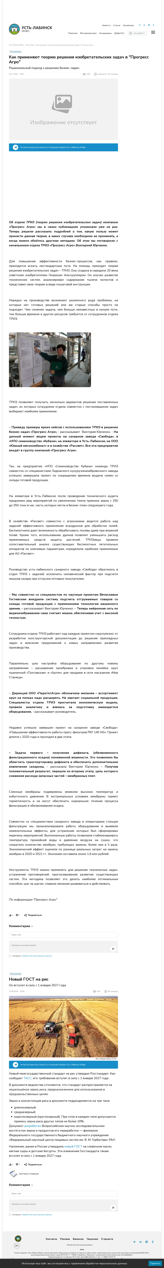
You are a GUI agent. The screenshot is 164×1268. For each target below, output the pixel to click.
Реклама (65, 1239)
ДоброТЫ (119, 33)
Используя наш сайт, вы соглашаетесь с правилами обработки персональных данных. (74, 1263)
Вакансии (78, 1239)
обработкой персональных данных (37, 956)
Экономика (30, 45)
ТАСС (28, 1078)
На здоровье (105, 33)
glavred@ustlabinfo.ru (89, 1257)
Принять (155, 1263)
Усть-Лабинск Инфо (16, 45)
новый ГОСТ (73, 1146)
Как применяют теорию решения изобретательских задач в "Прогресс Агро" (65, 45)
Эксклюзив (128, 25)
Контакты (51, 1239)
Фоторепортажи (88, 33)
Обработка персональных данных (79, 1245)
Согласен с (32, 956)
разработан (32, 1126)
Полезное (73, 33)
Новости (106, 25)
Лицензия (92, 1239)
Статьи (116, 25)
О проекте (107, 1239)
